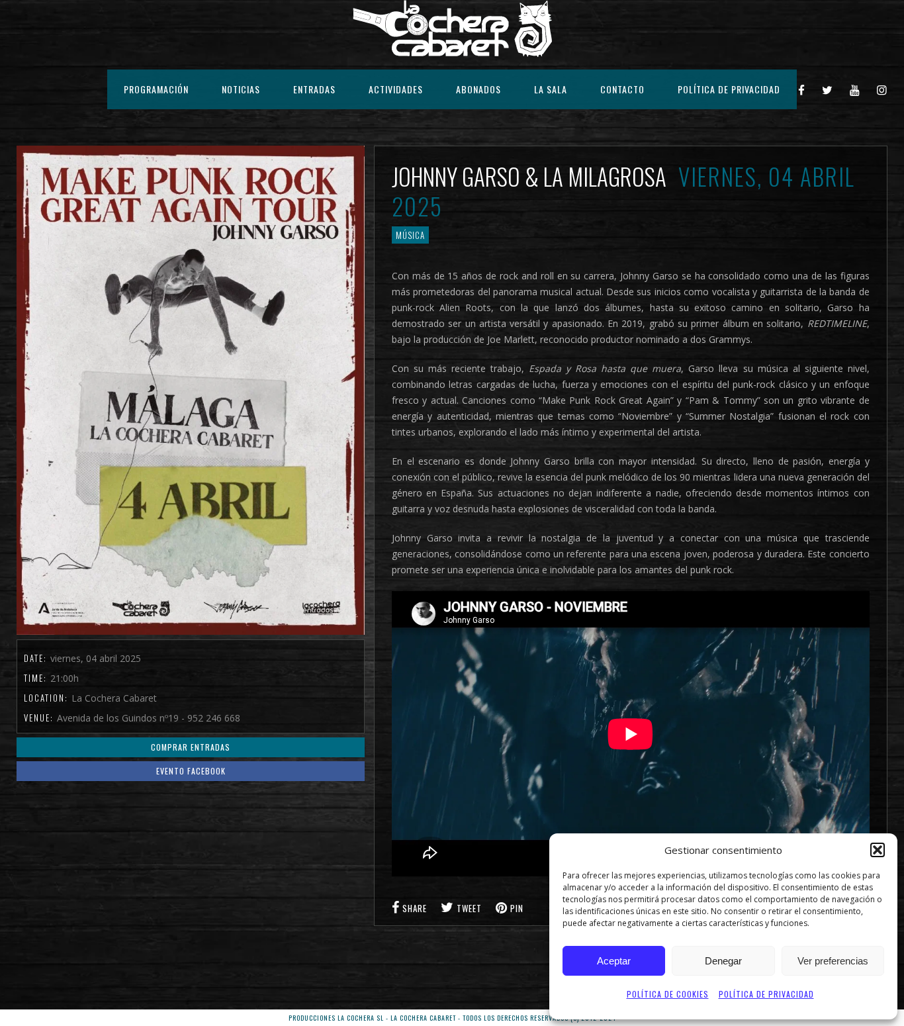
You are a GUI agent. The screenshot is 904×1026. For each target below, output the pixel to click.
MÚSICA (410, 235)
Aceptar (614, 960)
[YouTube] (855, 89)
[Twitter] (827, 89)
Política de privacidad (766, 994)
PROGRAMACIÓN (156, 89)
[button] (877, 850)
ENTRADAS (314, 89)
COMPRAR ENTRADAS (190, 747)
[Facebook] (801, 89)
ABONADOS (478, 89)
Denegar (723, 960)
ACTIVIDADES (396, 89)
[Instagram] (882, 89)
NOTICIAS (241, 89)
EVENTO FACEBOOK (191, 770)
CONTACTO (622, 89)
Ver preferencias (832, 960)
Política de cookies (668, 994)
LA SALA (550, 89)
